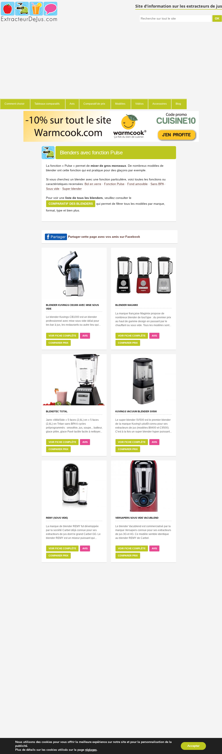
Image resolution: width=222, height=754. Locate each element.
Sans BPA (157, 184)
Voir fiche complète (62, 335)
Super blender (72, 188)
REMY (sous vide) (57, 517)
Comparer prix (58, 343)
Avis (85, 335)
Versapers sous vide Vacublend (136, 517)
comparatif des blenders (71, 203)
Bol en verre (93, 184)
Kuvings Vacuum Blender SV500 (136, 411)
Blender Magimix (126, 305)
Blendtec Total (57, 411)
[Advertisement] (93, 66)
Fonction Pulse (114, 184)
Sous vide (52, 188)
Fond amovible (137, 184)
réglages (91, 750)
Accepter (193, 746)
